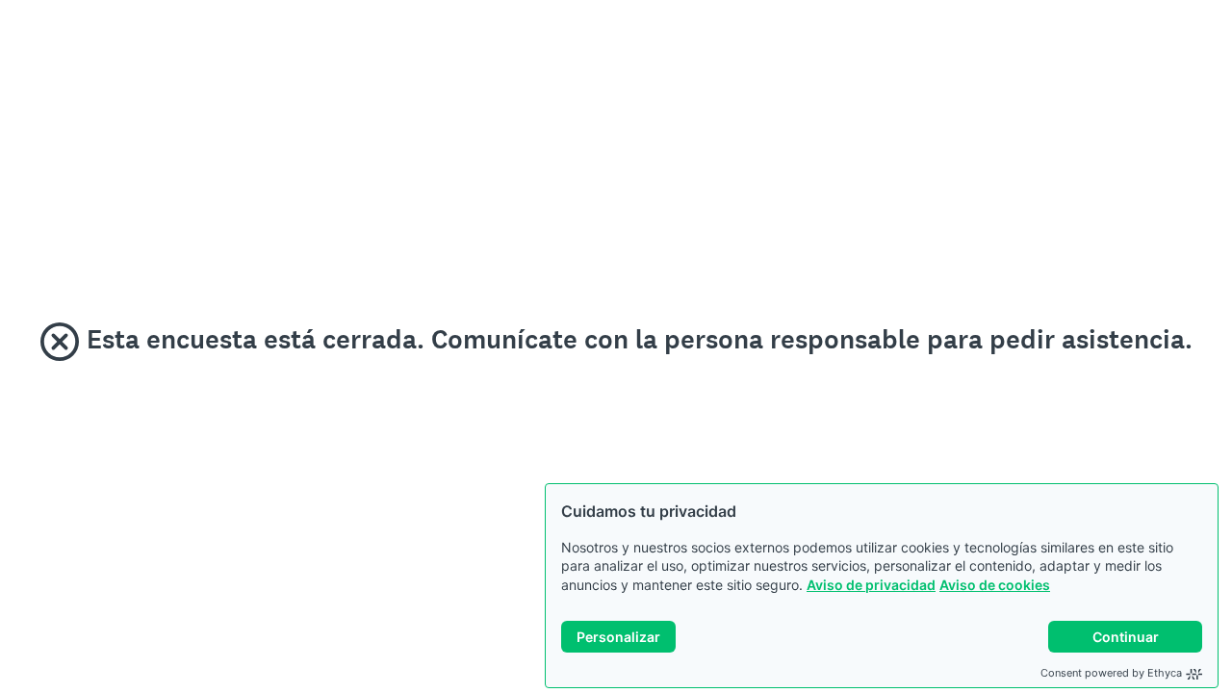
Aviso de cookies (994, 585)
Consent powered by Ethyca (1111, 673)
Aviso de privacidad (871, 585)
